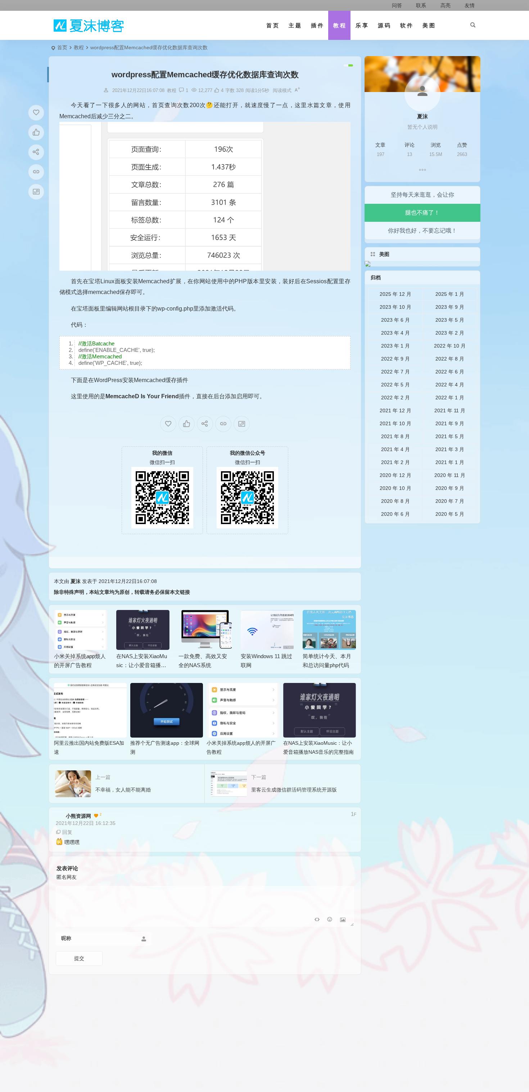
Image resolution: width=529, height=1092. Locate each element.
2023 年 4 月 (395, 333)
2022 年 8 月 (449, 359)
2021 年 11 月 (449, 410)
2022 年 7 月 (395, 372)
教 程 (339, 25)
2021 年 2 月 (395, 462)
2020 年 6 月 (395, 514)
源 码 (384, 25)
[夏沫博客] (88, 26)
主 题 (295, 25)
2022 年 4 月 (449, 384)
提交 (79, 958)
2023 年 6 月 (395, 320)
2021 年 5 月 (449, 436)
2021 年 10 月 (395, 423)
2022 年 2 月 (395, 397)
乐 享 (362, 25)
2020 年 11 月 (449, 475)
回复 (67, 832)
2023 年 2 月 (449, 333)
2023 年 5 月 (449, 320)
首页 (62, 47)
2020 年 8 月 (395, 501)
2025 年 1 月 (449, 294)
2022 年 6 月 (449, 372)
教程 (79, 47)
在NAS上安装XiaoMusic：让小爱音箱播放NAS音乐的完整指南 (141, 665)
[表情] (330, 920)
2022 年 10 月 (450, 346)
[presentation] (314, 621)
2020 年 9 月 (449, 488)
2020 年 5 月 (449, 514)
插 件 (317, 25)
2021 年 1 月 (449, 462)
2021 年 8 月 (395, 436)
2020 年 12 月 (395, 475)
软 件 (406, 25)
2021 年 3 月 (449, 449)
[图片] (343, 920)
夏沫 (76, 581)
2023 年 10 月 (395, 307)
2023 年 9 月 (449, 307)
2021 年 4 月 (395, 449)
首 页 (272, 25)
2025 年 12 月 (395, 294)
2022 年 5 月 (395, 384)
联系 (420, 5)
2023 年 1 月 (395, 346)
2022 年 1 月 (449, 397)
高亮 (444, 5)
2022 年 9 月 (395, 359)
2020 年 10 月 (395, 488)
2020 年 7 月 (449, 501)
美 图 (428, 25)
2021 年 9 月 (449, 423)
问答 (397, 5)
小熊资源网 (73, 816)
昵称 (66, 938)
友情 (469, 5)
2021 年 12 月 (395, 410)
